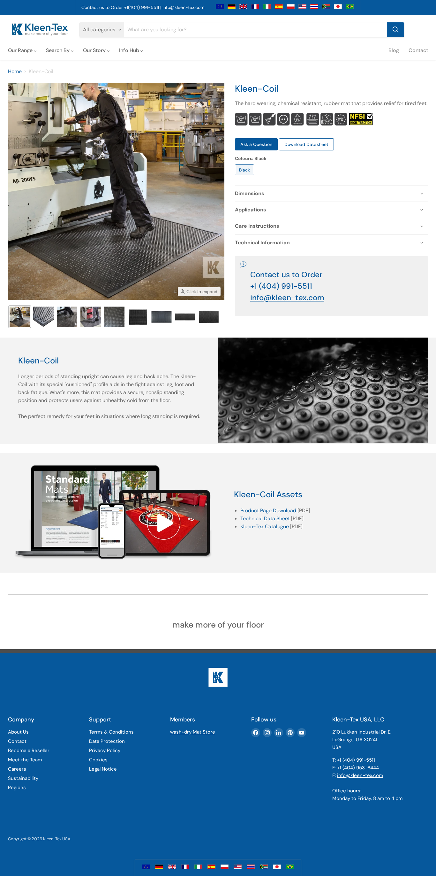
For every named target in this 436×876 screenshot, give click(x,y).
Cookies (98, 760)
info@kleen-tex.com (183, 7)
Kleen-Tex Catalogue (264, 526)
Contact (418, 50)
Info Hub (129, 50)
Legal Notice (103, 769)
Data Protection (107, 741)
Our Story (95, 50)
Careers (17, 769)
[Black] (245, 176)
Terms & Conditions (111, 732)
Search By (58, 50)
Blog (393, 50)
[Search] (395, 29)
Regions (17, 787)
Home (15, 71)
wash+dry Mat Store (192, 732)
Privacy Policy (104, 750)
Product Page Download (268, 510)
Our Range (21, 50)
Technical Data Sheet (265, 518)
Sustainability (23, 778)
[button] (20, 317)
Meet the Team (25, 760)
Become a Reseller (28, 750)
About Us (18, 732)
